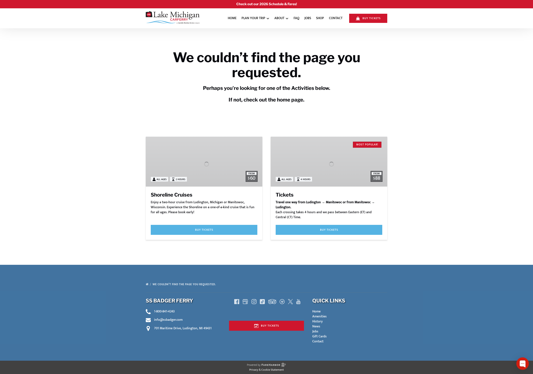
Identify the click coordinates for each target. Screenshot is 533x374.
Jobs (307, 18)
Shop (320, 18)
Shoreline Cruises (171, 195)
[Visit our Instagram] (254, 301)
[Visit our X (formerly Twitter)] (290, 301)
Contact (335, 18)
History (317, 321)
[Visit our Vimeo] (282, 301)
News (316, 326)
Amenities (319, 316)
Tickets (285, 195)
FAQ (296, 18)
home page (290, 100)
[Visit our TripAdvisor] (272, 301)
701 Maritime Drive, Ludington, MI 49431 (183, 328)
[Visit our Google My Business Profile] (245, 301)
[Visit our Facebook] (236, 301)
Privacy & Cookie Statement (266, 369)
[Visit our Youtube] (298, 301)
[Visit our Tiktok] (262, 301)
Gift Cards (319, 336)
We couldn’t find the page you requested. (185, 284)
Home (232, 18)
